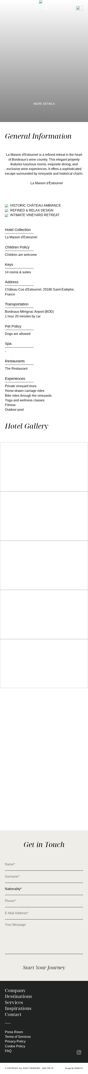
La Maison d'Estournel (46, 183)
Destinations (18, 996)
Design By (74, 1068)
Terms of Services (18, 1036)
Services (14, 1002)
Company (15, 990)
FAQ (8, 1051)
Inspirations (18, 1008)
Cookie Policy (15, 1046)
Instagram (80, 1052)
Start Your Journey (44, 967)
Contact (13, 1014)
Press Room (14, 1032)
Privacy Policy (15, 1041)
